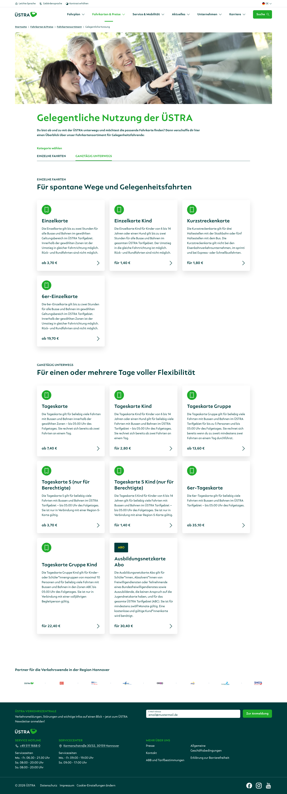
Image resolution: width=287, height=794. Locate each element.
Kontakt (151, 753)
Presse (150, 745)
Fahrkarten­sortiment (69, 27)
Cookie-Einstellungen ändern (96, 785)
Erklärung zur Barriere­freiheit (210, 757)
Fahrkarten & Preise (41, 27)
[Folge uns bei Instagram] (258, 785)
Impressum (67, 785)
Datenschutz (48, 785)
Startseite (21, 27)
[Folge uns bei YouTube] (268, 785)
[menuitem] (76, 14)
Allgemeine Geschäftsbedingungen (206, 748)
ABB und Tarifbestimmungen (165, 760)
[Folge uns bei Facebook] (249, 785)
